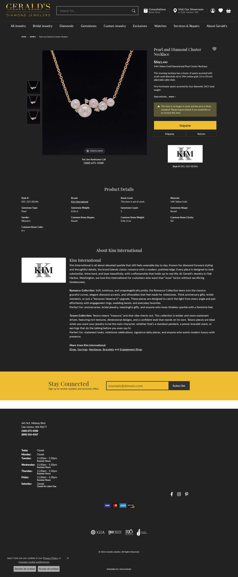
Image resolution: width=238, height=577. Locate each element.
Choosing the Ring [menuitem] (130, 444)
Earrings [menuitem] (75, 456)
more (172, 96)
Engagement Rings (131, 349)
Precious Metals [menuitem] (129, 463)
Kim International (79, 201)
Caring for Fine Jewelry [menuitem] (133, 469)
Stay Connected (68, 383)
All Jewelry (18, 26)
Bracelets (108, 349)
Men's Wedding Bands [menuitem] (83, 431)
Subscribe (179, 385)
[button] (213, 10)
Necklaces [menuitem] (76, 463)
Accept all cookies (49, 568)
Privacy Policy (103, 561)
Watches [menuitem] (75, 476)
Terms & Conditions (123, 561)
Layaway (175, 463)
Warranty (175, 450)
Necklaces (95, 349)
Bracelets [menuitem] (76, 469)
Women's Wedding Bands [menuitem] (85, 437)
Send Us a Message (180, 437)
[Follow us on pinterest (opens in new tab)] (186, 494)
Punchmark (125, 569)
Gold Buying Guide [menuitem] (131, 495)
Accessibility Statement (146, 561)
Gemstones (89, 26)
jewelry (33, 36)
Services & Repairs (186, 26)
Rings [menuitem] (74, 450)
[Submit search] (134, 10)
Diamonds (67, 26)
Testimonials (176, 444)
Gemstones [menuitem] (77, 444)
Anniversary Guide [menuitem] (130, 488)
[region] (94, 102)
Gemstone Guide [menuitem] (130, 456)
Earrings (82, 349)
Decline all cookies (25, 568)
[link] (157, 10)
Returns (201, 134)
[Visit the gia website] (98, 532)
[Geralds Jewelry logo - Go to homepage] (28, 10)
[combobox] (93, 10)
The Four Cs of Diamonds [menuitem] (134, 431)
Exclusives (140, 26)
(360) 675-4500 (94, 163)
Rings (73, 349)
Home (23, 36)
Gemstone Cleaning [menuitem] (131, 482)
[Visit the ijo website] (114, 532)
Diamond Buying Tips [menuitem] (132, 437)
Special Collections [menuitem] (81, 482)
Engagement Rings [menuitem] (81, 424)
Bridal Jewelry (42, 26)
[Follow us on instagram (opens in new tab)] (179, 494)
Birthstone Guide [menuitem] (130, 450)
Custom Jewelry (115, 26)
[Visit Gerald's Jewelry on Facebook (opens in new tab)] (171, 494)
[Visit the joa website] (142, 532)
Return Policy (88, 561)
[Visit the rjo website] (129, 532)
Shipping (169, 134)
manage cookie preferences (33, 562)
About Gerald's (217, 26)
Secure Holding (178, 456)
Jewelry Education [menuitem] (130, 424)
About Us (175, 424)
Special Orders (178, 469)
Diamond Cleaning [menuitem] (130, 476)
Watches (160, 26)
